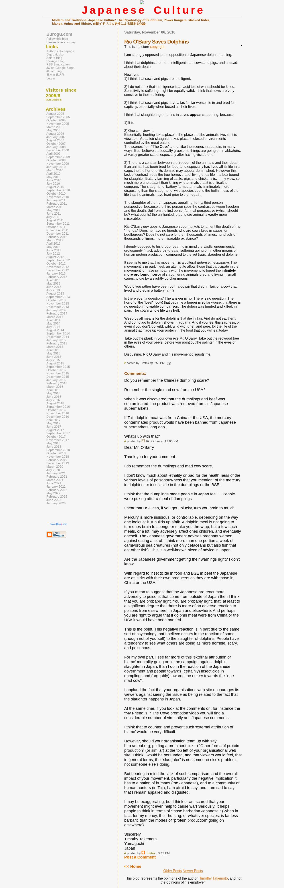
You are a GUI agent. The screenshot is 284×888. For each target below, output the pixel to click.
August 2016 (55, 403)
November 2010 (57, 197)
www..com (58, 524)
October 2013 (56, 300)
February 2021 (56, 476)
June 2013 (53, 287)
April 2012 (53, 243)
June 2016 (53, 396)
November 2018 (57, 456)
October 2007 (56, 143)
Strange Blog (55, 61)
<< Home (132, 866)
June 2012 (53, 250)
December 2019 (57, 463)
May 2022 (53, 493)
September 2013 (58, 297)
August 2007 (55, 140)
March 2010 (54, 170)
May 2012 (53, 247)
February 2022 (56, 490)
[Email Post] (168, 363)
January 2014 (56, 310)
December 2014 (57, 336)
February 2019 (56, 460)
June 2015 (53, 356)
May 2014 (53, 323)
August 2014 (55, 330)
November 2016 (57, 413)
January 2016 (56, 380)
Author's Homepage (60, 51)
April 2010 (53, 173)
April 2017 (53, 420)
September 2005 (58, 117)
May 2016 (53, 393)
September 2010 (58, 190)
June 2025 (53, 500)
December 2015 (57, 376)
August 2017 (55, 430)
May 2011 (53, 210)
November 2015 (57, 373)
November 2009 (57, 163)
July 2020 (53, 470)
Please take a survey (61, 42)
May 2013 (53, 283)
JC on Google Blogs (60, 67)
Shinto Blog (54, 57)
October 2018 (56, 453)
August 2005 (55, 113)
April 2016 (53, 390)
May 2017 (53, 423)
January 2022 (56, 486)
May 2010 (53, 177)
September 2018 (58, 450)
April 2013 (53, 280)
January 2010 (56, 167)
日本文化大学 (55, 74)
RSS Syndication (58, 64)
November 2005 (57, 123)
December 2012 (57, 270)
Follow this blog (57, 38)
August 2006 (55, 133)
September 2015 (58, 366)
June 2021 (53, 483)
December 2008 (57, 150)
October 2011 (55, 227)
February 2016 (56, 383)
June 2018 (53, 446)
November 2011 (57, 230)
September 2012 (58, 260)
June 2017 (53, 426)
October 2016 (56, 410)
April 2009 (53, 153)
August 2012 (55, 257)
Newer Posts (193, 871)
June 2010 (53, 180)
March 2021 (54, 480)
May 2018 (53, 443)
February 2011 (56, 203)
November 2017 (57, 440)
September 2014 (58, 333)
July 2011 (53, 217)
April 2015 (53, 350)
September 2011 (58, 223)
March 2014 (54, 316)
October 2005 (56, 120)
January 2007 (56, 137)
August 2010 (55, 187)
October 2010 (56, 193)
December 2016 (57, 416)
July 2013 (53, 290)
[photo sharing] (241, 44)
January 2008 (56, 147)
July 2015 (53, 360)
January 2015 (56, 340)
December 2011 (57, 233)
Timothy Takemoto (213, 878)
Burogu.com (59, 34)
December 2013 (57, 307)
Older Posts (172, 871)
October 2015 (56, 370)
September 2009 (58, 157)
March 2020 (54, 466)
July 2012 (53, 253)
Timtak (150, 853)
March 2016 (54, 386)
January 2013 (56, 273)
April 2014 (53, 320)
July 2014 (53, 326)
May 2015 (53, 353)
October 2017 (56, 436)
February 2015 (56, 343)
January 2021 (56, 473)
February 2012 (56, 237)
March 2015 (54, 346)
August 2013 (55, 293)
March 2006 (54, 127)
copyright (157, 47)
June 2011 (53, 213)
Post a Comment (140, 857)
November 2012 (57, 267)
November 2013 (57, 303)
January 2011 (55, 200)
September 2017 (58, 433)
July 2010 (53, 183)
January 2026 (56, 503)
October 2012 (56, 263)
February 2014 (56, 313)
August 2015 (55, 363)
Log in (50, 78)
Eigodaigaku (55, 54)
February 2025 (56, 496)
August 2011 (55, 220)
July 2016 (53, 400)
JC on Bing (54, 71)
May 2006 (53, 130)
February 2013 (56, 277)
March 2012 (54, 240)
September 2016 (58, 406)
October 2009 (56, 160)
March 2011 (54, 207)
